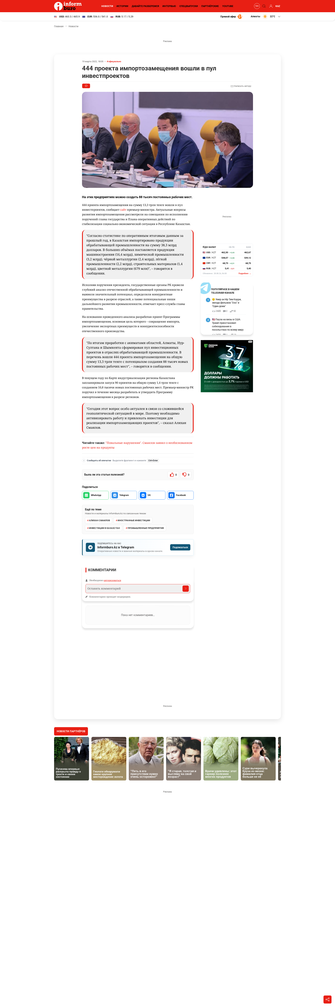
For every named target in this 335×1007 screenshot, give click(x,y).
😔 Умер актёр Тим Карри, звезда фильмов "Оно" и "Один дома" (226, 303)
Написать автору (242, 86)
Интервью (169, 6)
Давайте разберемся (145, 6)
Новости (107, 6)
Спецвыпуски (188, 6)
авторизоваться (112, 580)
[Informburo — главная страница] (68, 6)
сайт (123, 210)
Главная (59, 26)
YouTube (227, 6)
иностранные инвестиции (134, 520)
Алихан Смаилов (99, 520)
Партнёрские (210, 6)
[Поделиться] (327, 999)
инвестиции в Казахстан (104, 528)
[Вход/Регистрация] (270, 6)
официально (114, 61)
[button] (266, 16)
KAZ (278, 6)
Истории (122, 6)
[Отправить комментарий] (186, 588)
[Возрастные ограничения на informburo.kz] (256, 6)
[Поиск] (263, 6)
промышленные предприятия (146, 528)
